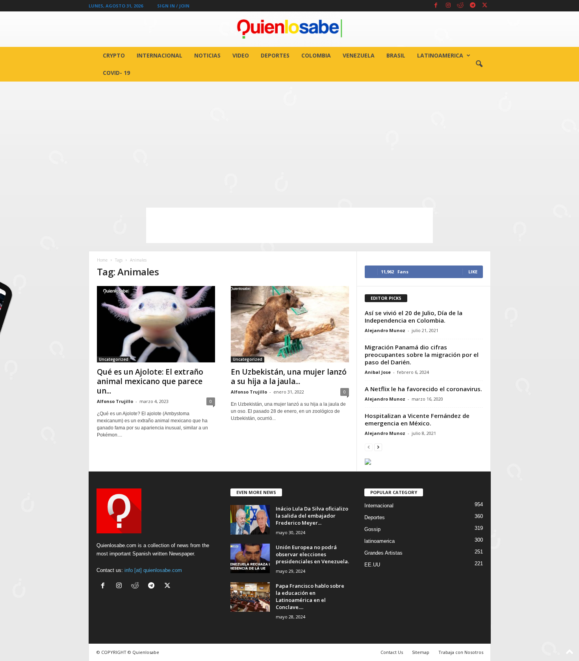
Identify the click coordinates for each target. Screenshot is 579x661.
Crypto (114, 55)
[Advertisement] (289, 140)
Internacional (159, 55)
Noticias (207, 55)
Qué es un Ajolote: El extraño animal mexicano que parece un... (150, 381)
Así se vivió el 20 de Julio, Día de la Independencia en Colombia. (413, 316)
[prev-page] (369, 447)
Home (102, 260)
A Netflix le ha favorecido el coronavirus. (423, 389)
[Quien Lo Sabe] (289, 29)
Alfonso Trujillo (115, 401)
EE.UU (372, 565)
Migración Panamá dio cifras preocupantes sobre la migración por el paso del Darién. (422, 354)
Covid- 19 (116, 72)
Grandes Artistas (383, 553)
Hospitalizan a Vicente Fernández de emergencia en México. (417, 419)
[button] (479, 64)
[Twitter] (485, 5)
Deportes (275, 55)
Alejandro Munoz (385, 330)
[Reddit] (460, 5)
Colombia (316, 55)
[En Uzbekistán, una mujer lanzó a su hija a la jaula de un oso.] (290, 324)
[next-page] (378, 447)
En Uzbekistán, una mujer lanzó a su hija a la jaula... (289, 376)
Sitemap (420, 652)
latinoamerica (440, 55)
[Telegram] (472, 5)
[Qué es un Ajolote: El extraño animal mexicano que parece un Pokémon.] (156, 324)
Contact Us (391, 652)
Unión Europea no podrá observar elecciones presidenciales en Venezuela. (312, 554)
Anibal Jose (378, 372)
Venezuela (359, 55)
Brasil (395, 55)
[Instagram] (448, 5)
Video (240, 55)
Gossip (372, 529)
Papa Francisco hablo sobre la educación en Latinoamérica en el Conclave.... (310, 596)
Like (472, 272)
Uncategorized (113, 359)
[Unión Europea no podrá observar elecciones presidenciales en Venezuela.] (250, 558)
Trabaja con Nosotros (460, 652)
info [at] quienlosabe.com (153, 570)
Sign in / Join (173, 6)
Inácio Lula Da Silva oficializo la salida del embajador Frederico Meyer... (312, 515)
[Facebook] (436, 5)
